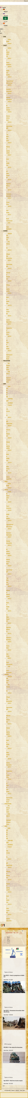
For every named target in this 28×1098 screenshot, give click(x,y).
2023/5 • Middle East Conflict (8, 71)
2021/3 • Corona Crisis (8, 201)
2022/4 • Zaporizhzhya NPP (9, 125)
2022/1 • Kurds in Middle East (8, 160)
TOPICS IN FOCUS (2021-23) (8, 52)
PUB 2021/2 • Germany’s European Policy (8, 377)
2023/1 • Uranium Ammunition (9, 96)
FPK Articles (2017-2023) (8, 366)
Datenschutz (17, 1090)
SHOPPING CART (9, 400)
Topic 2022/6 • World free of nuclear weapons (13, 1080)
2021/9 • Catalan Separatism (8, 319)
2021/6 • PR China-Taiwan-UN (8, 172)
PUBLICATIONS (6, 361)
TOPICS (5, 45)
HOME (4, 36)
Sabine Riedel (8, 40)
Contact (9, 43)
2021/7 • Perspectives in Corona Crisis (9, 329)
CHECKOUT (10, 403)
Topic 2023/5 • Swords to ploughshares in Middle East (14, 975)
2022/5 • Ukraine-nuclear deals (8, 116)
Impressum (13, 1090)
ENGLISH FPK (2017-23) (9, 237)
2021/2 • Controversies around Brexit (9, 355)
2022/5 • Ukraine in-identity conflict (8, 443)
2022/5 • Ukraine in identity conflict (8, 286)
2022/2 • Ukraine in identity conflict (8, 148)
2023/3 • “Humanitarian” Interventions (9, 80)
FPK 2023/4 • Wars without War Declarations (13, 1047)
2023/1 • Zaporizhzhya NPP (9, 263)
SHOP (4, 384)
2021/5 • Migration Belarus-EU (8, 184)
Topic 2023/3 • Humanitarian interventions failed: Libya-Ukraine (14, 1011)
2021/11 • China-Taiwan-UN (9, 309)
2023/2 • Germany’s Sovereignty (9, 88)
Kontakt (21, 1090)
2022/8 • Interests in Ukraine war (8, 274)
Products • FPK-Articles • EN (9, 410)
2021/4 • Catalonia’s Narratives (8, 193)
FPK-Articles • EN (8, 245)
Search (26, 1)
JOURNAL (5, 231)
